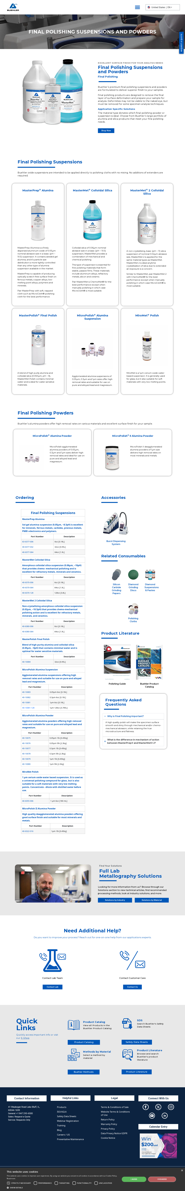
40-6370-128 (27, 593)
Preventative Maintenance (70, 1139)
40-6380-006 (27, 626)
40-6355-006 (27, 801)
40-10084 (26, 662)
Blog (59, 1130)
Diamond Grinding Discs (133, 587)
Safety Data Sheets (66, 1116)
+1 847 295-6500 (24, 1113)
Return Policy (107, 1119)
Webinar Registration (68, 1120)
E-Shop (25, 1038)
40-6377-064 (27, 552)
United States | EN (160, 7)
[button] (62, 1187)
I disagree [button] (162, 1179)
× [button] (182, 1171)
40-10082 (26, 697)
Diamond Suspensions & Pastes (152, 587)
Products (61, 1107)
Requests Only (23, 1120)
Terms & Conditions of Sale (115, 1107)
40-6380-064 (27, 631)
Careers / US (63, 1134)
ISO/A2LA (61, 1111)
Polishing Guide (117, 684)
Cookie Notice (108, 1137)
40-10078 (26, 753)
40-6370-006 (27, 582)
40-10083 (26, 692)
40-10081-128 (28, 707)
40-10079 (26, 759)
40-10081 (26, 702)
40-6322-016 (27, 831)
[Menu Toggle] (137, 7)
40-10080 (26, 764)
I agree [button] (134, 1179)
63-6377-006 (27, 541)
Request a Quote (22, 1116)
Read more (11, 1178)
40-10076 (26, 743)
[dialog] (92, 1179)
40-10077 (26, 748)
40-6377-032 (27, 547)
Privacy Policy (108, 1128)
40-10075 (26, 738)
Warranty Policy (109, 1124)
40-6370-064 (27, 587)
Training (61, 1125)
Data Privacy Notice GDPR (114, 1133)
